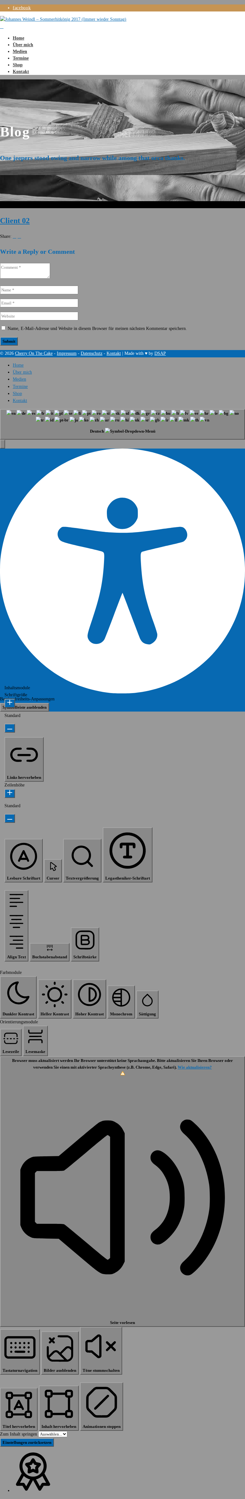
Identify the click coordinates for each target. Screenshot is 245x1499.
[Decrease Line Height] (9, 818)
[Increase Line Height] (9, 793)
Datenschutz (91, 353)
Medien (20, 51)
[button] (2, 444)
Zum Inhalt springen (19, 1434)
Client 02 (15, 220)
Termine (21, 58)
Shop (18, 64)
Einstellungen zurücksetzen (27, 1442)
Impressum (67, 353)
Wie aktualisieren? (195, 1067)
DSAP (160, 353)
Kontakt (21, 71)
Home (18, 38)
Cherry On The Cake (34, 353)
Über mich (23, 44)
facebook (22, 7)
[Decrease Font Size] (9, 728)
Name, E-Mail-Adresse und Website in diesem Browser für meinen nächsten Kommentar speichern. (97, 328)
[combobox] (122, 424)
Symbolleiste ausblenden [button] (25, 707)
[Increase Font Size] (9, 703)
